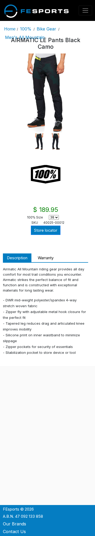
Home (10, 28)
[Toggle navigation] (85, 10)
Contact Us (14, 531)
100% (25, 29)
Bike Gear (46, 29)
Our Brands (14, 523)
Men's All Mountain (25, 37)
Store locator (45, 230)
